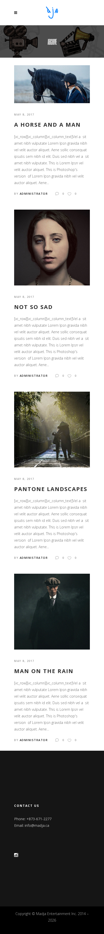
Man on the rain (43, 671)
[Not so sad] (52, 246)
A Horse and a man (47, 124)
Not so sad (33, 306)
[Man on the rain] (52, 611)
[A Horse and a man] (52, 83)
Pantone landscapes (50, 488)
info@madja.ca (37, 825)
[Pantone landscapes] (52, 429)
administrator (34, 193)
